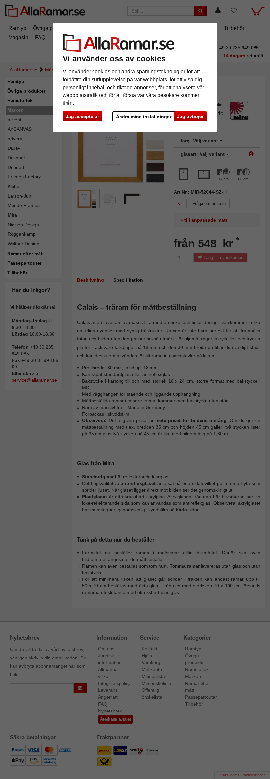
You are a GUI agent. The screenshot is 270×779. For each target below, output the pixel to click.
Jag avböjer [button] (190, 116)
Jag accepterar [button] (82, 116)
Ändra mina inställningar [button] (143, 116)
